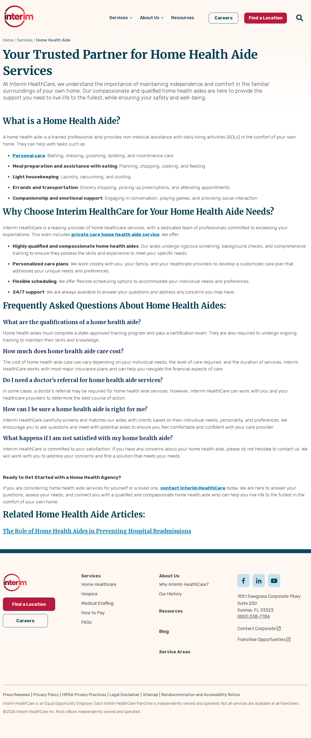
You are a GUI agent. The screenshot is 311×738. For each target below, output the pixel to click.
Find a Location (29, 604)
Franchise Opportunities (261, 639)
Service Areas (174, 652)
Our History (170, 594)
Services (25, 40)
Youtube (274, 580)
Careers (25, 620)
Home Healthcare (98, 584)
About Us (169, 576)
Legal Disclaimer (124, 694)
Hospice (89, 594)
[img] (19, 16)
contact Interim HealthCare (192, 488)
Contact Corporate (256, 628)
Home (8, 40)
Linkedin (259, 580)
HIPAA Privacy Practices (84, 694)
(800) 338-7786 (253, 616)
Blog (164, 631)
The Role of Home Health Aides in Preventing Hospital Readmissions (97, 531)
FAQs (86, 622)
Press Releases (16, 694)
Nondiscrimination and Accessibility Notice (200, 694)
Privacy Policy (46, 694)
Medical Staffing (97, 603)
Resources (171, 611)
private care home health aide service (115, 234)
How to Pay (93, 612)
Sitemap (150, 694)
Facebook (243, 580)
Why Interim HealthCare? (184, 584)
